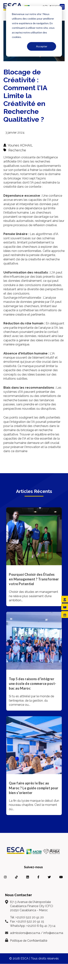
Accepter (41, 46)
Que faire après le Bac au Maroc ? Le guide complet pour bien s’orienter (33, 788)
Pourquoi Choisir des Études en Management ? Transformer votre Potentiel (34, 579)
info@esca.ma (53, 933)
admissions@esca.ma (25, 933)
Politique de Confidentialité (28, 940)
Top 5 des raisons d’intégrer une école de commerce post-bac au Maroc (32, 683)
